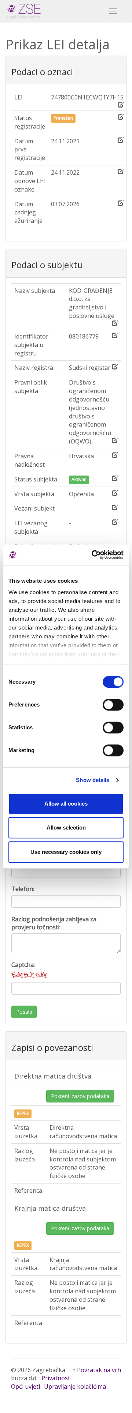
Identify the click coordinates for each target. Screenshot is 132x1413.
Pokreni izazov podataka (80, 1096)
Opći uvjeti (25, 1386)
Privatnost (55, 1378)
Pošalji (24, 1011)
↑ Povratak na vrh (97, 1370)
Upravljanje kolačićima (75, 1386)
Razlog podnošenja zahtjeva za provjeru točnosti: (53, 923)
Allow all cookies (66, 803)
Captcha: (23, 965)
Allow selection (66, 827)
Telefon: (22, 889)
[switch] (113, 705)
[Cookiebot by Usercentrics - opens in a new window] (93, 555)
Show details (92, 780)
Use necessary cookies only (66, 852)
